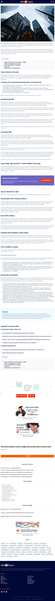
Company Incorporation (7, 489)
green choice (27, 547)
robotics (24, 552)
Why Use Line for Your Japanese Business (11, 468)
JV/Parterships (31, 582)
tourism (3, 556)
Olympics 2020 (26, 549)
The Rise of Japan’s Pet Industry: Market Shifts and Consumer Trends (17, 470)
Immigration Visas (6, 492)
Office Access (4, 579)
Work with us (30, 583)
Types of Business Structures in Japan (15, 62)
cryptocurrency (29, 545)
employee (11, 547)
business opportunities (7, 486)
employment (19, 547)
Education (4, 547)
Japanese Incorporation (7, 493)
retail (18, 552)
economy (45, 545)
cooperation (5, 545)
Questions (22, 395)
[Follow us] (51, 1)
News (2, 580)
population (4, 552)
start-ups (10, 554)
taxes (44, 554)
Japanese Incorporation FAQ (12, 68)
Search (52, 441)
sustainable (37, 554)
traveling (10, 556)
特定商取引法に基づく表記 (38, 599)
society (3, 554)
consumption (43, 543)
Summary (7, 66)
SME (50, 552)
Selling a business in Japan (8, 499)
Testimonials (30, 576)
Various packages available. (27, 436)
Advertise (30, 579)
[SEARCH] (53, 1)
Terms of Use (28, 599)
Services (29, 577)
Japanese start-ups (6, 496)
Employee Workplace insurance (9, 490)
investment (42, 547)
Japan (48, 547)
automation (13, 543)
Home (2, 576)
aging (3, 543)
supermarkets (29, 554)
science (35, 552)
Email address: (4, 449)
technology (50, 554)
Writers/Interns (31, 580)
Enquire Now (47, 180)
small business (43, 552)
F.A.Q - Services (4, 583)
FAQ (33, 395)
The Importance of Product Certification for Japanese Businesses (16, 476)
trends (16, 556)
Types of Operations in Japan (12, 63)
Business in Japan (6, 485)
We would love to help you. (27, 418)
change (36, 543)
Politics (49, 549)
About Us (3, 577)
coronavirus (13, 545)
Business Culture (28, 543)
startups (22, 554)
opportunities (35, 549)
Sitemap (14, 599)
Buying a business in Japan (8, 487)
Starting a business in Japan (8, 500)
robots (30, 552)
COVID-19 (20, 545)
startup (16, 554)
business (20, 543)
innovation (35, 547)
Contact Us (3, 582)
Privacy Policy (20, 599)
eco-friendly (37, 545)
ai (7, 543)
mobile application (16, 549)
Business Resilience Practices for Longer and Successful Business (16, 472)
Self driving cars (5, 497)
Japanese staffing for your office (9, 495)
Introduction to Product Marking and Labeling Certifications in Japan (17, 474)
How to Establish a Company (12, 65)
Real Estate (12, 552)
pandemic (43, 549)
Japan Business (5, 549)
